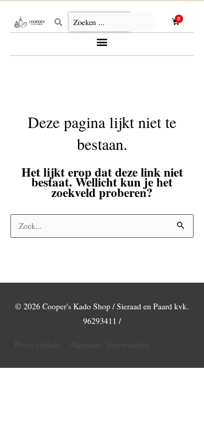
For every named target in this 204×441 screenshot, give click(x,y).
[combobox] (113, 22)
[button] (102, 41)
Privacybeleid (37, 344)
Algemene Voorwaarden (109, 344)
